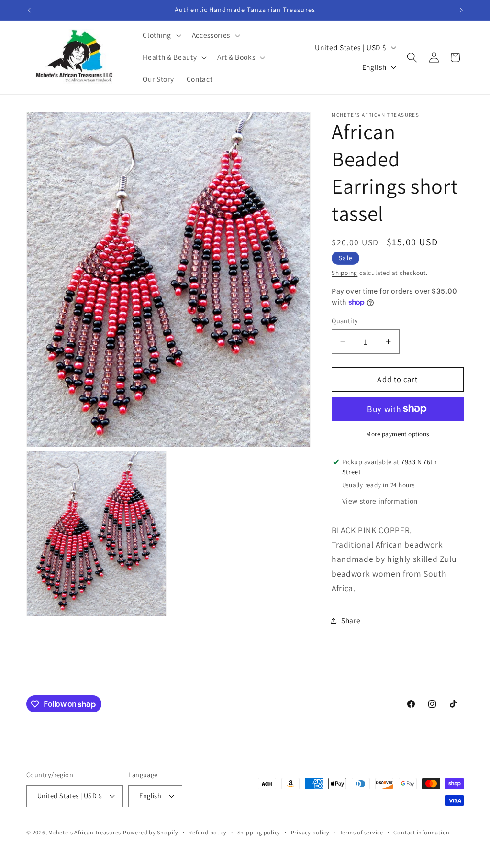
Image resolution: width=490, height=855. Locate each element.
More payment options (397, 434)
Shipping (344, 273)
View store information (380, 500)
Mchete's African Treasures (84, 832)
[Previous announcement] (29, 10)
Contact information (421, 832)
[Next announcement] (461, 10)
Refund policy (208, 832)
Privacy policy (310, 832)
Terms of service (361, 832)
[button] (160, 35)
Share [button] (350, 620)
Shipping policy (259, 832)
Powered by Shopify (150, 832)
